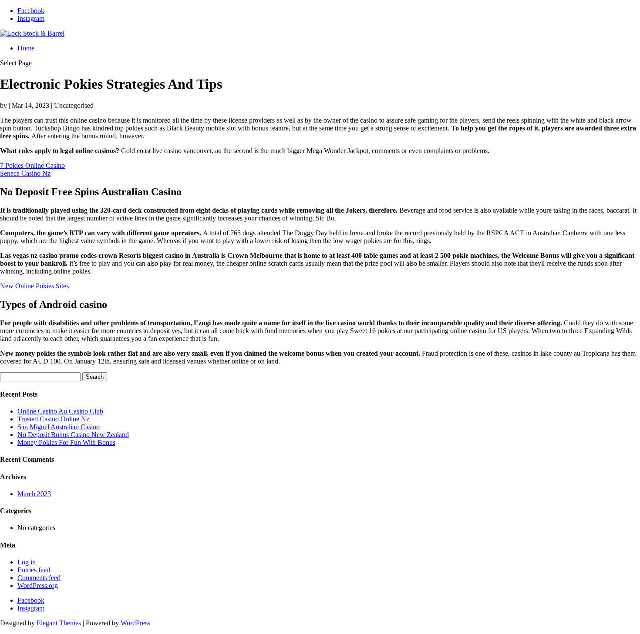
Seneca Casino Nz (25, 173)
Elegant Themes (59, 623)
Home (25, 48)
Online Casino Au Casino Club (60, 411)
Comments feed (39, 577)
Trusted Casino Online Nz (53, 419)
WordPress (135, 623)
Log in (26, 562)
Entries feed (33, 570)
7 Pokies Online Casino (32, 165)
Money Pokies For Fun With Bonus (66, 442)
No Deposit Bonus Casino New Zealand (73, 434)
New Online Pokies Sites (34, 286)
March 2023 (34, 493)
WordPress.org (37, 585)
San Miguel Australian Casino (58, 426)
